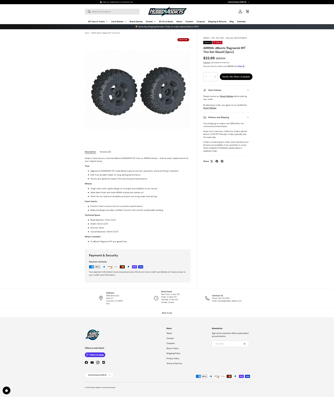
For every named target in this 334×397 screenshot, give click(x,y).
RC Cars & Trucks (96, 21)
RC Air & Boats (166, 21)
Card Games (117, 21)
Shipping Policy (173, 353)
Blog (232, 21)
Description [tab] (90, 152)
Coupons (200, 21)
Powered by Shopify (108, 387)
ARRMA (206, 38)
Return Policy (172, 348)
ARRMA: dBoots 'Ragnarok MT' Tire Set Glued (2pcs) (106, 33)
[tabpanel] (138, 200)
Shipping (206, 62)
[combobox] (112, 12)
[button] (247, 11)
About (179, 21)
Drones (149, 21)
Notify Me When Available (236, 76)
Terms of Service (174, 363)
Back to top (167, 313)
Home (87, 33)
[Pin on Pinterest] (222, 161)
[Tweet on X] (211, 161)
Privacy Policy (172, 358)
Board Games (136, 21)
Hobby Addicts (96, 387)
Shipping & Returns (217, 21)
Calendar (241, 21)
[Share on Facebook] (216, 161)
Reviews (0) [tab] (105, 152)
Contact (189, 21)
